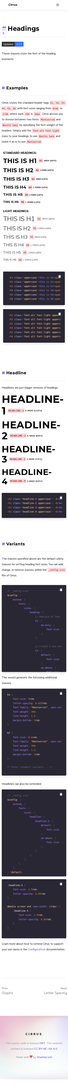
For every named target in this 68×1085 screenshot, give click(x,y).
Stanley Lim (44, 1057)
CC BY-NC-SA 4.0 (45, 1049)
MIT (42, 1043)
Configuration (37, 949)
